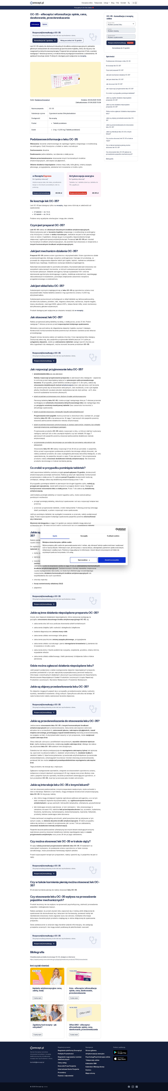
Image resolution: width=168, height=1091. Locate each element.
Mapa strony (90, 1073)
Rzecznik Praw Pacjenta (67, 1066)
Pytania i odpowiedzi (65, 1076)
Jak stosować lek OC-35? (114, 84)
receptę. (59, 205)
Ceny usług (62, 1063)
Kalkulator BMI (91, 1063)
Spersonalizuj (82, 560)
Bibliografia (109, 159)
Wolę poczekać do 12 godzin (71, 40)
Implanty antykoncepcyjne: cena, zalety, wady (47, 989)
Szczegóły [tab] (84, 536)
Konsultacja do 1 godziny (43, 40)
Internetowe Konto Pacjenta (68, 1069)
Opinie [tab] (44, 24)
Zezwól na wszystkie (112, 560)
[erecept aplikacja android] (125, 1052)
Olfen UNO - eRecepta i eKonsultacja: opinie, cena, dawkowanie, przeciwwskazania (83, 1027)
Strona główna (91, 1050)
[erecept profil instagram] (133, 1087)
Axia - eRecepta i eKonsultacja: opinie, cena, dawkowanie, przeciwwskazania (83, 990)
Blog (112, 3)
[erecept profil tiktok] (137, 1087)
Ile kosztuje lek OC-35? (113, 65)
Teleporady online (92, 1060)
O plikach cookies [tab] (113, 536)
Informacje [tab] (35, 24)
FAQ (117, 3)
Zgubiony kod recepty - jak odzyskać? (44, 1026)
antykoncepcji (67, 385)
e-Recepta (42, 176)
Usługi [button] (106, 3)
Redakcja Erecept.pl (42, 100)
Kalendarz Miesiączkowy (95, 1067)
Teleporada (98, 3)
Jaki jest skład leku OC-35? (114, 79)
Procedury (62, 1072)
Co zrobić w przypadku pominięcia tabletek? (120, 93)
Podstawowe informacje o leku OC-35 (118, 61)
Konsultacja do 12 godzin (121, 48)
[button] (129, 3)
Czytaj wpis (37, 998)
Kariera (88, 1070)
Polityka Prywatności (66, 1054)
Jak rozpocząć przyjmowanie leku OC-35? (119, 88)
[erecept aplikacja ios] (125, 1058)
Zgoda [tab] (55, 536)
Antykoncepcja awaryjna (81, 176)
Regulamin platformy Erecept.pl (70, 1050)
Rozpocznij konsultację (41, 193)
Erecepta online (87, 3)
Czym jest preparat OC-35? (114, 70)
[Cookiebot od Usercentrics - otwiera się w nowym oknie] (117, 529)
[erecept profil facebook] (129, 1087)
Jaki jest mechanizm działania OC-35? (118, 75)
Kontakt (123, 3)
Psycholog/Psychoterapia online (98, 1057)
